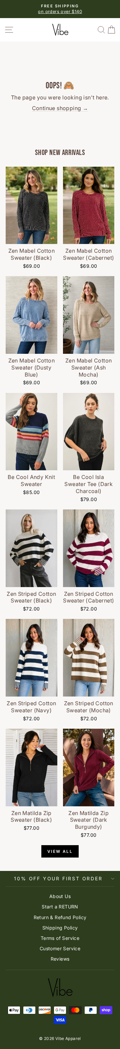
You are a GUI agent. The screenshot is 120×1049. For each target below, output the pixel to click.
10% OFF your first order (58, 878)
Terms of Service (60, 938)
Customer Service (60, 948)
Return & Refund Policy (60, 917)
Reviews (60, 959)
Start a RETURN (60, 906)
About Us (60, 896)
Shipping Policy (60, 928)
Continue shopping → (60, 108)
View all (60, 851)
